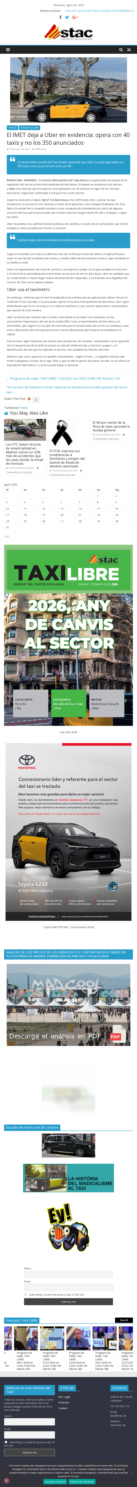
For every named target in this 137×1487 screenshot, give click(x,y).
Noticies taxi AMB (29, 127)
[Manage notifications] (6, 1480)
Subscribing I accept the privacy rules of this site (56, 1294)
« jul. (6, 536)
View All (124, 1320)
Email (27, 1281)
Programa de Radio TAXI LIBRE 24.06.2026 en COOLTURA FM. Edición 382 (58, 1361)
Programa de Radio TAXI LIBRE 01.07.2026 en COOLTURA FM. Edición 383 (32, 1361)
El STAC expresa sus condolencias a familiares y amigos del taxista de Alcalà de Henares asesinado (67, 458)
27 (62, 521)
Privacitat (63, 1402)
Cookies (63, 1408)
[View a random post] (129, 50)
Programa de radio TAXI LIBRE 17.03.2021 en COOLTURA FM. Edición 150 (63, 378)
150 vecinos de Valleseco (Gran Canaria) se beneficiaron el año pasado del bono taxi (66, 389)
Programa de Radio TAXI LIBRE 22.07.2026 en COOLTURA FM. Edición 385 (111, 1361)
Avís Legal (64, 1396)
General (13, 127)
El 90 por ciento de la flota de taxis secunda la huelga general (111, 426)
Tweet (23, 408)
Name (27, 1268)
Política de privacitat (82, 1481)
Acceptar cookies (55, 1481)
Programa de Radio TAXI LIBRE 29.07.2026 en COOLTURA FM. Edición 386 (84, 1361)
